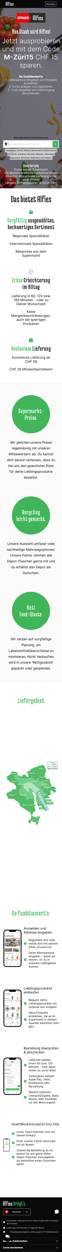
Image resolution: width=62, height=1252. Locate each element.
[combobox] (28, 144)
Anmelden (50, 4)
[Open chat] (57, 1212)
